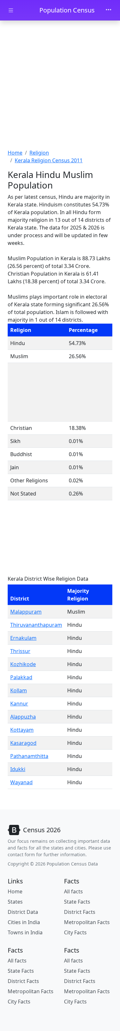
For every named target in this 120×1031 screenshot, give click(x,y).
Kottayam (22, 729)
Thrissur (20, 651)
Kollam (18, 690)
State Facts (77, 901)
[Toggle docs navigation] (11, 10)
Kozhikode (23, 664)
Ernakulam (23, 637)
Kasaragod (23, 742)
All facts (73, 891)
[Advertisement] (60, 86)
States (15, 901)
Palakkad (21, 677)
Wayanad (21, 782)
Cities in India (24, 922)
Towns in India (25, 932)
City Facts (75, 932)
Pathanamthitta (29, 756)
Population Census (67, 10)
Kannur (19, 703)
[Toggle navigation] (108, 10)
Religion (39, 152)
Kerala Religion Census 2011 (49, 160)
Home (15, 152)
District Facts (79, 911)
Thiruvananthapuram (36, 624)
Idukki (17, 769)
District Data (23, 911)
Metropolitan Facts (87, 922)
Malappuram (26, 611)
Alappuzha (23, 716)
